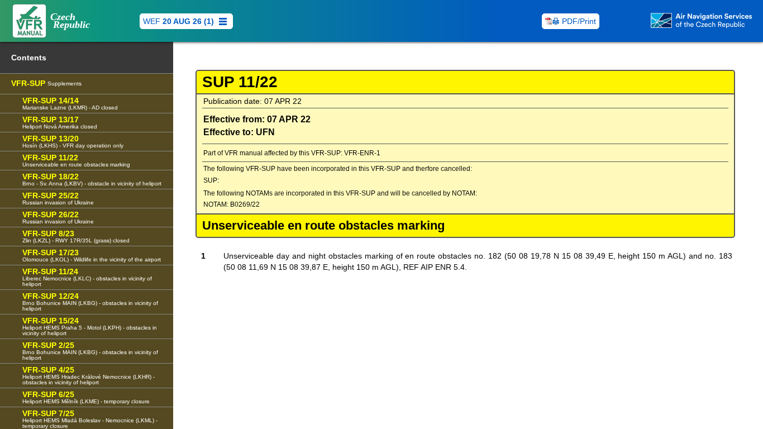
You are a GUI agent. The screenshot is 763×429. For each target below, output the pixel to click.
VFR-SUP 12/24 (90, 302)
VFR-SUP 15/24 (89, 326)
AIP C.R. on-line (657, 49)
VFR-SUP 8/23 (76, 236)
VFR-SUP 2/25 (90, 351)
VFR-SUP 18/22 (91, 179)
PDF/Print (579, 21)
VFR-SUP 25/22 (58, 198)
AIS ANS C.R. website (652, 94)
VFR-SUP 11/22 (76, 160)
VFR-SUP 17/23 (91, 255)
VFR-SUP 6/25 (86, 397)
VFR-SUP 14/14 (70, 103)
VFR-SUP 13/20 (72, 141)
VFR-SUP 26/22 (58, 217)
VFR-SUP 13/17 (59, 122)
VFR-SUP (46, 83)
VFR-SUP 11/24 (87, 277)
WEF (178, 21)
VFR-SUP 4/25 (88, 375)
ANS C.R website (659, 69)
